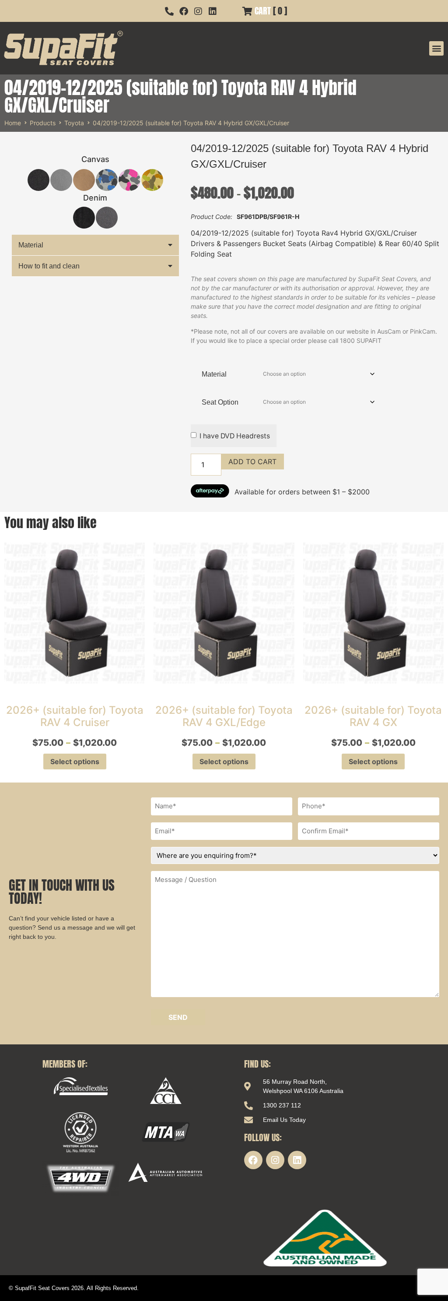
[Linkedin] (297, 1160)
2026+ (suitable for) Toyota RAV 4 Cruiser (75, 716)
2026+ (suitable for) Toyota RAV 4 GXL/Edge (224, 716)
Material (30, 245)
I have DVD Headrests (235, 436)
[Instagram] (275, 1160)
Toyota (74, 123)
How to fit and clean (49, 266)
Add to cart (252, 461)
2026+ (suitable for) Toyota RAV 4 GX (373, 716)
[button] (436, 48)
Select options (74, 761)
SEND (178, 1017)
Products (43, 123)
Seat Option (220, 402)
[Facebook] (253, 1160)
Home (12, 123)
